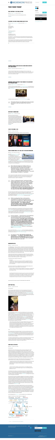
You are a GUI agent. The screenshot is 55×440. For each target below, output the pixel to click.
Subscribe (40, 15)
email (12, 435)
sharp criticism (28, 319)
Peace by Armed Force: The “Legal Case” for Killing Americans (20, 150)
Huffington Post (16, 383)
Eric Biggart (14, 13)
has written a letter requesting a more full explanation (24, 194)
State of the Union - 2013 (13, 129)
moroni (13, 113)
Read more (9, 16)
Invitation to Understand (13, 111)
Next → (22, 421)
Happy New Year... (11, 284)
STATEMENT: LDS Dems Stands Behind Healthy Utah (18, 21)
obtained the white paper (20, 195)
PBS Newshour (24, 373)
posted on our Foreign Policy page (21, 231)
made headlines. (12, 88)
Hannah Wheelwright (15, 84)
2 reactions (22, 13)
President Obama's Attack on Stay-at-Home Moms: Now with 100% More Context (20, 66)
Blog (11, 13)
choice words (25, 316)
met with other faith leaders (24, 86)
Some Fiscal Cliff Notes (13, 344)
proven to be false (17, 227)
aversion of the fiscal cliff (29, 292)
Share (41, 18)
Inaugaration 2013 (12, 243)
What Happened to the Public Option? (15, 11)
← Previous (10, 421)
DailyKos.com (17, 394)
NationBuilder (45, 435)
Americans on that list (21, 160)
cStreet (46, 436)
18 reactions (23, 68)
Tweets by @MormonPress (38, 21)
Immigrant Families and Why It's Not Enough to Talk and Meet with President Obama (20, 82)
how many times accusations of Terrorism (20, 226)
